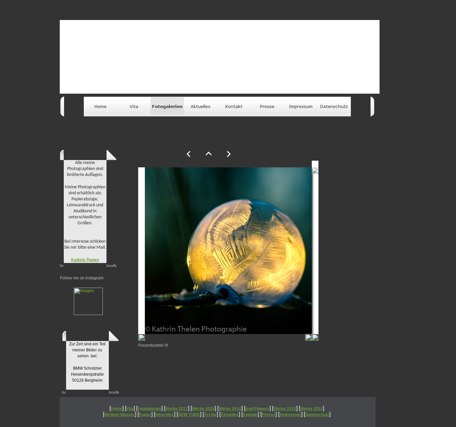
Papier (145, 414)
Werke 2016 (203, 408)
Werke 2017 (176, 408)
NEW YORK (189, 414)
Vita (130, 408)
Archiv (210, 414)
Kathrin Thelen (85, 260)
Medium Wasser (119, 414)
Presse (268, 414)
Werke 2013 (284, 408)
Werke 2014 (230, 408)
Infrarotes (164, 414)
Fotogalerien (149, 408)
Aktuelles (230, 414)
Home (116, 408)
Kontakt (250, 414)
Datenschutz (317, 414)
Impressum (290, 414)
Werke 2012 (311, 408)
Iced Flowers (257, 408)
